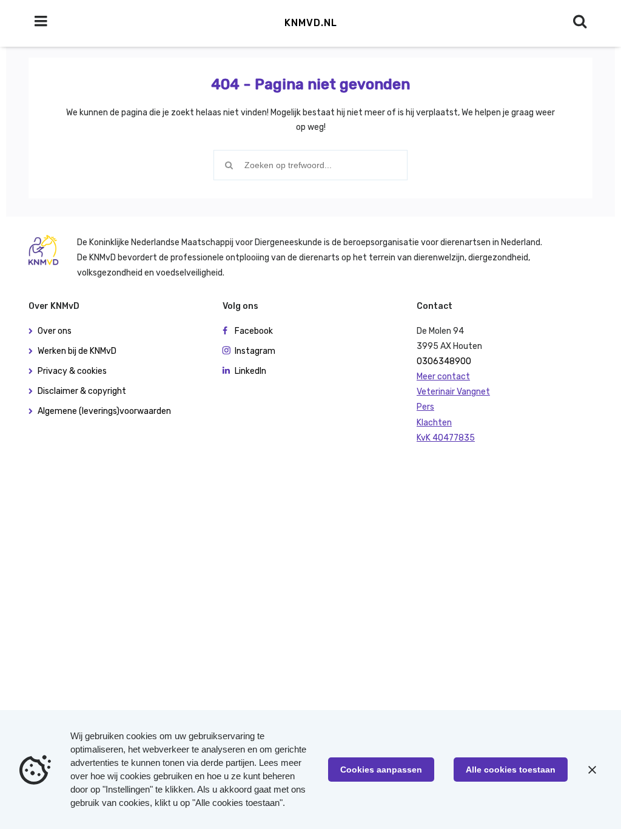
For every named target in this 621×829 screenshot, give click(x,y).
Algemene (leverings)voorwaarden (104, 411)
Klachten (434, 423)
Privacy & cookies (72, 371)
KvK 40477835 (446, 438)
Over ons (55, 331)
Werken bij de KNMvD (77, 351)
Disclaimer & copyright (82, 391)
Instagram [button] (255, 351)
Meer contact (443, 376)
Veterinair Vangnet (453, 392)
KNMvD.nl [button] (310, 23)
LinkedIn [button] (250, 371)
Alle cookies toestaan (511, 769)
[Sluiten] (591, 769)
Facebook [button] (254, 331)
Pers (425, 407)
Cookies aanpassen (381, 769)
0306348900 (444, 361)
